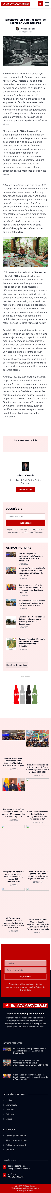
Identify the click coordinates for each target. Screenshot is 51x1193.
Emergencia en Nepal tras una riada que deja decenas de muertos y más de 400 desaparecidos (32, 620)
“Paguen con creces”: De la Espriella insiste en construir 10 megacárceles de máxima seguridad (31, 588)
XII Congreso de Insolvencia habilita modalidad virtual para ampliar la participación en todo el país (13, 923)
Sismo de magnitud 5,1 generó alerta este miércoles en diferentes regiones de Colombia (32, 642)
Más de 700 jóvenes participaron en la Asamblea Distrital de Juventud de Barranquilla (30, 557)
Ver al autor (25, 490)
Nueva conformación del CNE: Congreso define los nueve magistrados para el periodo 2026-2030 (32, 571)
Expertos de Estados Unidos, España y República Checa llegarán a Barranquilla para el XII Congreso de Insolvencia (38, 924)
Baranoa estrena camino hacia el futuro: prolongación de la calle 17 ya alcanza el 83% (32, 602)
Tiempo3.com (22, 665)
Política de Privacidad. (34, 532)
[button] (40, 3)
